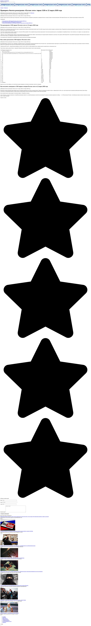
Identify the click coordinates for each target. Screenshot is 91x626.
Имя (1, 500)
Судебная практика (6, 620)
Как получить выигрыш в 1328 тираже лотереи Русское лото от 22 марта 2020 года (17, 22)
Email (1, 502)
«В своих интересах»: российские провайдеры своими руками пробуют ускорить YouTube (16, 531)
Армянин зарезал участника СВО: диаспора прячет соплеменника (12, 557)
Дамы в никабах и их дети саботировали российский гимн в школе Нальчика (14, 585)
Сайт (1, 504)
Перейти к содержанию (4, 0)
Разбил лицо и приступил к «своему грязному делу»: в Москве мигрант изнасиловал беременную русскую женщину (21, 571)
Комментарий (2, 511)
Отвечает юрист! (6, 619)
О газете (4, 616)
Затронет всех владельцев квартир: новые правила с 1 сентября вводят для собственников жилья (17, 545)
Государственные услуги (7, 621)
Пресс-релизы (5, 618)
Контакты (4, 617)
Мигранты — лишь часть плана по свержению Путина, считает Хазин (13, 600)
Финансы (4, 622)
